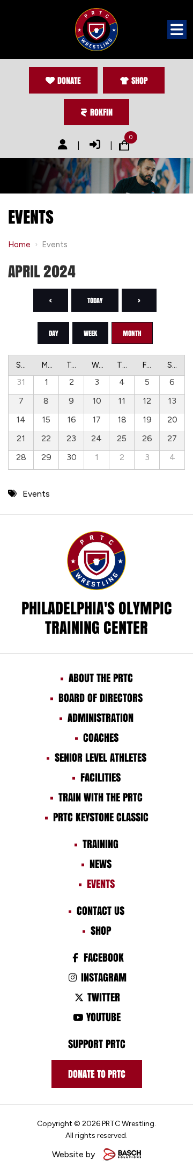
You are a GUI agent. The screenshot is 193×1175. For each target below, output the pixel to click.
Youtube (102, 1017)
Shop (139, 80)
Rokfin (101, 112)
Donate (69, 80)
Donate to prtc (96, 1074)
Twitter (102, 997)
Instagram (102, 977)
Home (19, 244)
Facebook (102, 957)
